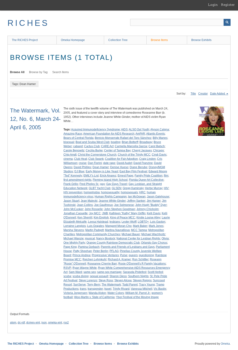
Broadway (145, 142)
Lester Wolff (129, 221)
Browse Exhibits (201, 40)
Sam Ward (75, 272)
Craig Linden (147, 158)
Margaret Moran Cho (118, 226)
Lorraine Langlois (74, 226)
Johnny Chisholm (147, 209)
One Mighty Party (74, 242)
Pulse (123, 255)
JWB (105, 213)
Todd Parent (130, 284)
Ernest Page (125, 175)
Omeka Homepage (73, 40)
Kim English (101, 217)
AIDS (124, 129)
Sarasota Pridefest (134, 272)
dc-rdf (21, 322)
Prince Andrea (81, 255)
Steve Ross (106, 280)
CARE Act (107, 146)
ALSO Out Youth (139, 129)
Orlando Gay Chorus (154, 242)
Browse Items (159, 40)
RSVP (67, 267)
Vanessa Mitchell (141, 288)
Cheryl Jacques (142, 150)
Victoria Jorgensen (75, 293)
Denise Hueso (119, 167)
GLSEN (116, 188)
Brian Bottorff (130, 142)
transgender (95, 288)
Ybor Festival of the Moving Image (137, 297)
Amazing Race (72, 133)
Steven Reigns (142, 280)
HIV (166, 188)
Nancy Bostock (105, 238)
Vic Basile (160, 288)
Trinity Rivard (121, 288)
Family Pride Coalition (148, 175)
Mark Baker (140, 226)
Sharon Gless (118, 276)
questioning (146, 255)
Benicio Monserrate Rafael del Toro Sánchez (123, 137)
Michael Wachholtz (153, 234)
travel (107, 288)
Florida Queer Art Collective (146, 179)
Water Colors (115, 293)
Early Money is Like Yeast (102, 171)
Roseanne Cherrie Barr (102, 263)
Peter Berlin (100, 251)
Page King (70, 246)
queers (133, 255)
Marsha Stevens (73, 230)
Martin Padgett (94, 230)
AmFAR (140, 133)
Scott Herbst (155, 272)
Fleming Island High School (110, 179)
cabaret (78, 146)
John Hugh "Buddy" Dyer (151, 205)
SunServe (79, 284)
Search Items (60, 72)
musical (90, 238)
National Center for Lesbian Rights (138, 238)
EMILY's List (91, 175)
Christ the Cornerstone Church (97, 154)
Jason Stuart (71, 200)
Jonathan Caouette (75, 213)
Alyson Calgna (159, 129)
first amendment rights (77, 179)
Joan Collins (85, 205)
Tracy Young (147, 284)
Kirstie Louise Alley (148, 217)
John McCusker (73, 209)
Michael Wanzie (73, 238)
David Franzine (143, 163)
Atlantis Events (155, 133)
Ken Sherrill (84, 217)
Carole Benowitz (73, 150)
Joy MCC (95, 213)
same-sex (89, 272)
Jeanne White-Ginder (112, 200)
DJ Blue (79, 171)
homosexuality (110, 192)
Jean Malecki (89, 200)
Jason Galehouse (158, 196)
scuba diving (81, 276)
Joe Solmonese (124, 205)
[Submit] (227, 22)
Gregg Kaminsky (133, 188)
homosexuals (129, 192)
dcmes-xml (33, 322)
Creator (203, 93)
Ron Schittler (140, 259)
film (166, 175)
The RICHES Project (25, 40)
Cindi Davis (159, 154)
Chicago (158, 150)
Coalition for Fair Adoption (121, 158)
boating (115, 142)
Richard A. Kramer (119, 259)
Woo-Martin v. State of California (94, 297)
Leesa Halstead (98, 221)
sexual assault (99, 276)
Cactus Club (92, 146)
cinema (68, 158)
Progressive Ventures (105, 255)
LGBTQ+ (143, 221)
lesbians (114, 221)
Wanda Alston (97, 293)
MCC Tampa (139, 230)
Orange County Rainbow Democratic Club (113, 242)
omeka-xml (55, 322)
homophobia (92, 192)
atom (13, 322)
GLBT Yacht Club (99, 188)
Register (228, 5)
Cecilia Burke (94, 150)
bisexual (68, 142)
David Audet (124, 163)
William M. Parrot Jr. (137, 293)
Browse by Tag (38, 72)
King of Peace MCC (122, 217)
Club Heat (80, 158)
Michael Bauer (131, 234)
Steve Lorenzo (88, 280)
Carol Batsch (157, 146)
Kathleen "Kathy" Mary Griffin (127, 213)
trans (83, 288)
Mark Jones (156, 226)
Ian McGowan (136, 196)
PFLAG (114, 251)
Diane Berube (138, 167)
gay (102, 184)
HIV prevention (72, 192)
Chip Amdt (69, 154)
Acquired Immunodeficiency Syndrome (95, 129)
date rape (109, 163)
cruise (82, 163)
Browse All (17, 72)
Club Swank (96, 158)
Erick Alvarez (108, 175)
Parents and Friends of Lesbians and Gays (128, 246)
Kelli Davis (153, 213)
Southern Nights (138, 276)
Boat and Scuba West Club (92, 142)
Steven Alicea (123, 280)
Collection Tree (118, 40)
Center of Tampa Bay (117, 150)
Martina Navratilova (117, 230)
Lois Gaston (157, 221)
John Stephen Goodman (119, 209)
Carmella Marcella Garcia (131, 146)
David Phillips (82, 167)
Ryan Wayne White (85, 267)
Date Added (218, 93)
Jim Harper (154, 200)
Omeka (225, 343)
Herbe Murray (153, 188)
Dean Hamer (101, 167)
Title (193, 93)
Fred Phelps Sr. (89, 184)
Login (213, 5)
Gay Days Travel (116, 184)
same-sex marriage (109, 272)
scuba (67, 276)
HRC (142, 192)
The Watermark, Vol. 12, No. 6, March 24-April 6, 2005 (35, 118)
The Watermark (111, 284)
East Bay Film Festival (133, 171)
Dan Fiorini (95, 163)
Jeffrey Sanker (136, 200)
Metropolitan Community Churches (98, 234)
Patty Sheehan (82, 251)
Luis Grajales (95, 226)
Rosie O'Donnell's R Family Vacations (142, 263)
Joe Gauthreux (103, 205)
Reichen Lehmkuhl (94, 259)
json (44, 322)
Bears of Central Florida (78, 137)
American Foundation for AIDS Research (108, 133)
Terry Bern (93, 284)
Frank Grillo (70, 184)
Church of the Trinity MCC (134, 154)
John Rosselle (94, 209)
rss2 (66, 322)
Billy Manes (160, 137)
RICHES (28, 23)
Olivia (165, 238)
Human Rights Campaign (111, 196)
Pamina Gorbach (88, 246)
